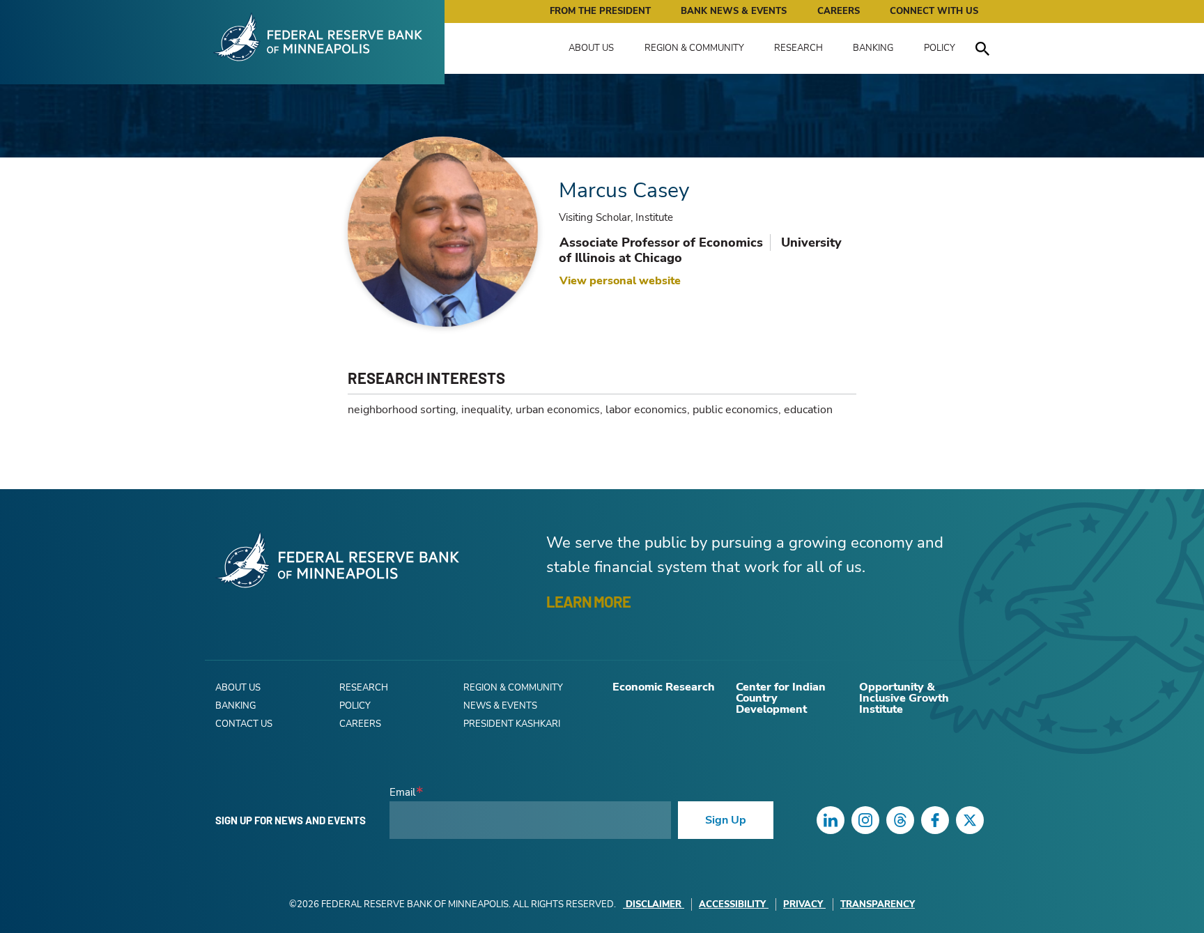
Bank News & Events (734, 11)
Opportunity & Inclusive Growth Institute (904, 698)
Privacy (803, 904)
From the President (600, 11)
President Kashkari (511, 724)
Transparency (877, 904)
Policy (939, 48)
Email (402, 792)
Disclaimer (653, 904)
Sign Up (725, 820)
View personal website (620, 280)
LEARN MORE (588, 601)
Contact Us (243, 724)
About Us (591, 48)
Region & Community (694, 48)
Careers (838, 11)
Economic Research (663, 687)
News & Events (500, 706)
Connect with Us (934, 11)
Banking (873, 48)
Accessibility (732, 904)
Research (798, 48)
